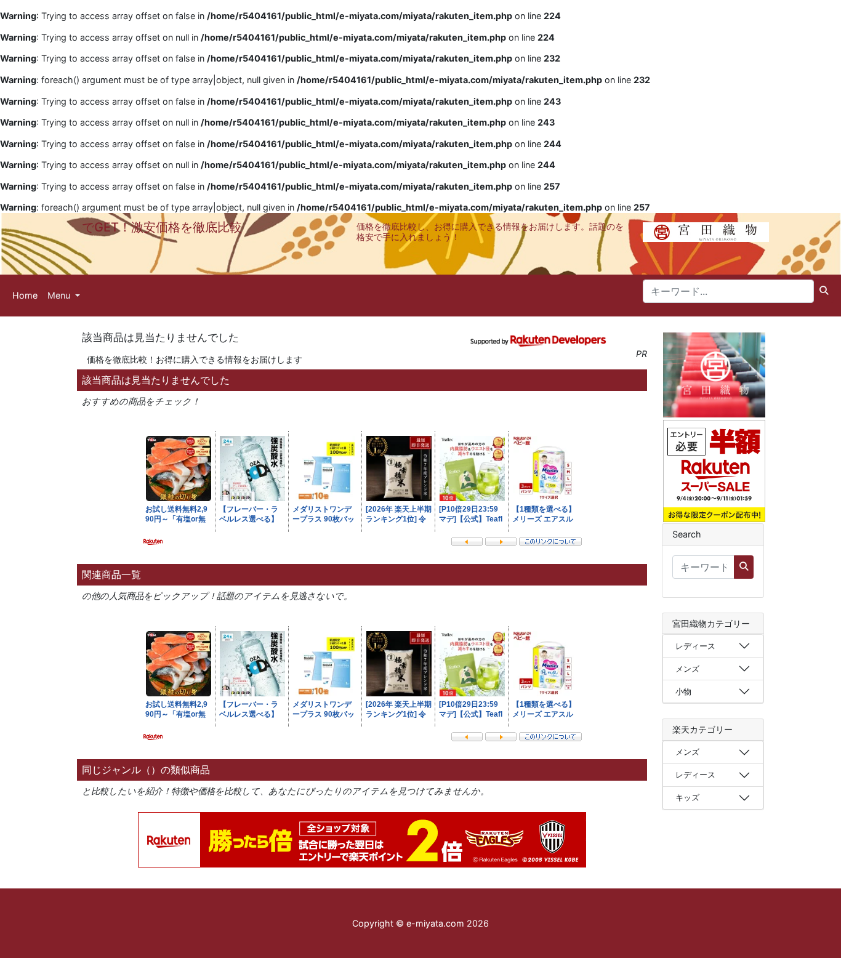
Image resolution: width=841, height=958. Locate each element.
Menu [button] (60, 295)
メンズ (687, 669)
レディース (695, 646)
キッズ (687, 797)
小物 (683, 691)
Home (25, 295)
